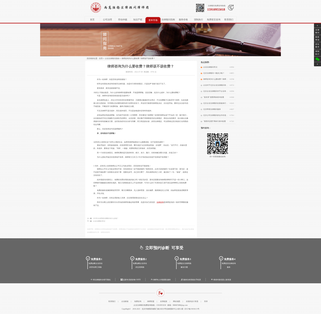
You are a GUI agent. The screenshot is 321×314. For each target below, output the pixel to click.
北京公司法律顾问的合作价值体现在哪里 (215, 115)
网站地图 (176, 301)
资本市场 (152, 20)
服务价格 (183, 19)
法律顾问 (317, 31)
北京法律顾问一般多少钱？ (213, 73)
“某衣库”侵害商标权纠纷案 (213, 97)
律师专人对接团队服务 (161, 280)
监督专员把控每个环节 (131, 280)
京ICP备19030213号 (191, 309)
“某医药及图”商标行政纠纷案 (214, 121)
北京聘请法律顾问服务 (212, 109)
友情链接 (163, 301)
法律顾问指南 (168, 19)
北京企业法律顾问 (127, 7)
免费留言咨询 (213, 19)
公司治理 (107, 19)
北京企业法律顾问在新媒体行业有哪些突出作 (215, 103)
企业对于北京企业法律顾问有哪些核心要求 (215, 85)
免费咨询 (137, 301)
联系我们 (228, 19)
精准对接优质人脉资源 (221, 280)
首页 (92, 19)
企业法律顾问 (139, 305)
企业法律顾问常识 (99, 221)
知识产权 (137, 19)
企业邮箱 (124, 301)
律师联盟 (150, 301)
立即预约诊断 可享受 (161, 248)
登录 (206, 301)
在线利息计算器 (192, 301)
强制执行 (198, 19)
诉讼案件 (317, 45)
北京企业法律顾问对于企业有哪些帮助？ (215, 91)
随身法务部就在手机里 (191, 280)
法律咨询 (160, 202)
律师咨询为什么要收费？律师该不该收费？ (215, 79)
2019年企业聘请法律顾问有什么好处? (105, 218)
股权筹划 (317, 38)
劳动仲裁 (122, 19)
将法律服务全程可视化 (101, 280)
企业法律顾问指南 (112, 58)
